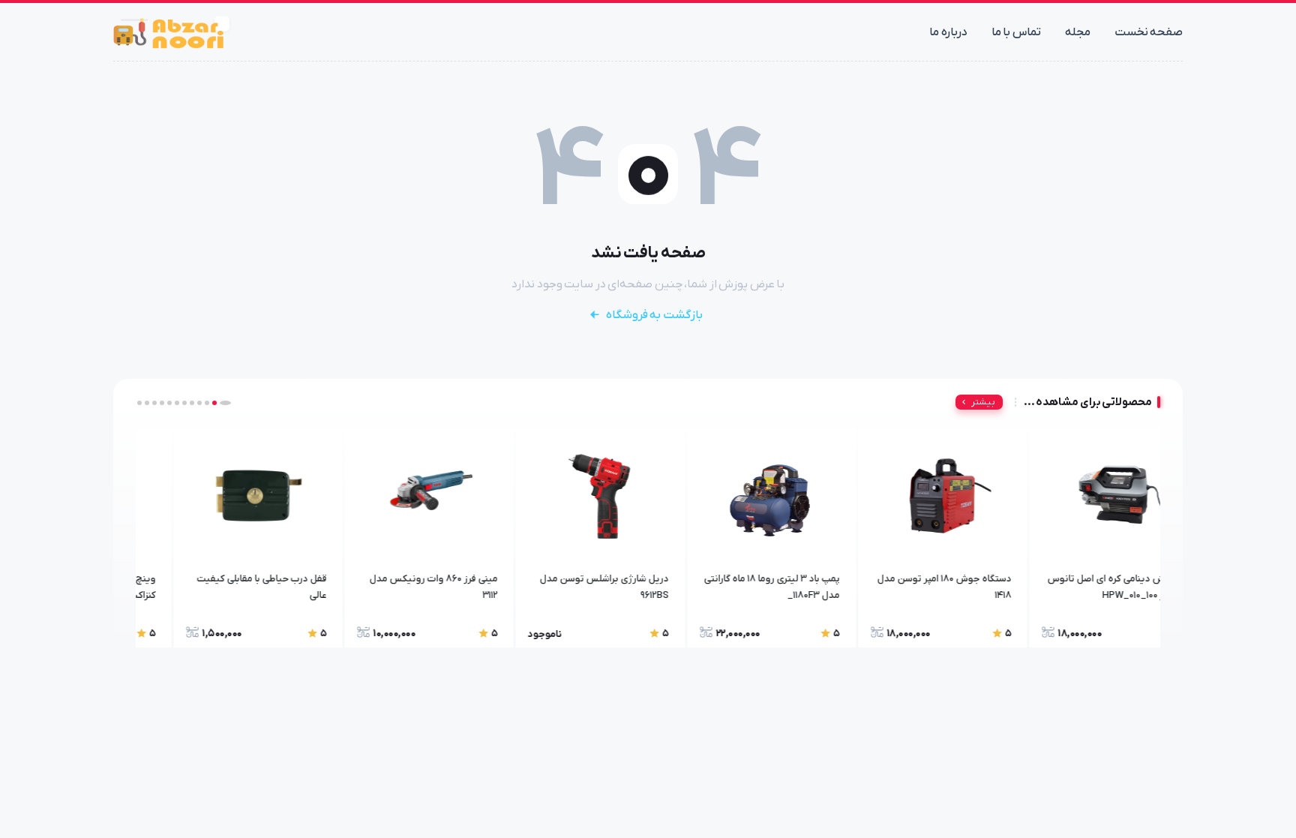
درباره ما (948, 32)
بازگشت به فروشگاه (654, 315)
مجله (1077, 32)
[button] (228, 403)
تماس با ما (1016, 32)
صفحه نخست (1149, 32)
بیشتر (983, 402)
